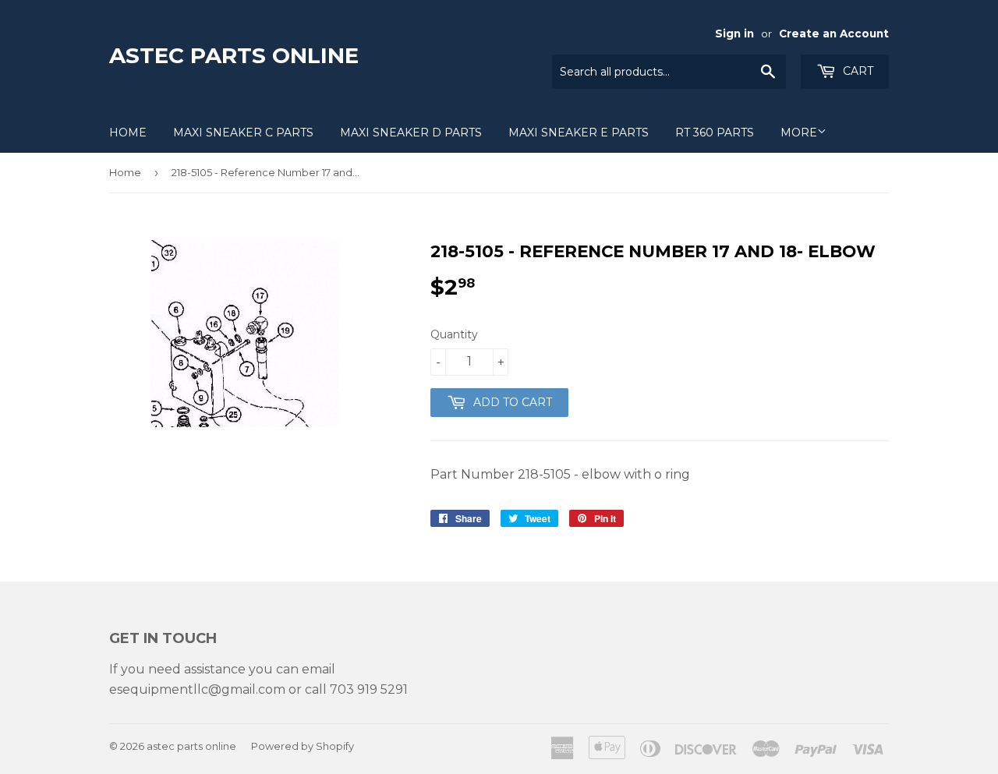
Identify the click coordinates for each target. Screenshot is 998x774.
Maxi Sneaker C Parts (243, 132)
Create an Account (834, 33)
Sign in (734, 33)
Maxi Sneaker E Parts (578, 132)
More (798, 132)
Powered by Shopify (302, 746)
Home (128, 132)
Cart (856, 71)
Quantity (454, 334)
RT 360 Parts (714, 132)
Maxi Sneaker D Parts (411, 132)
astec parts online (234, 55)
